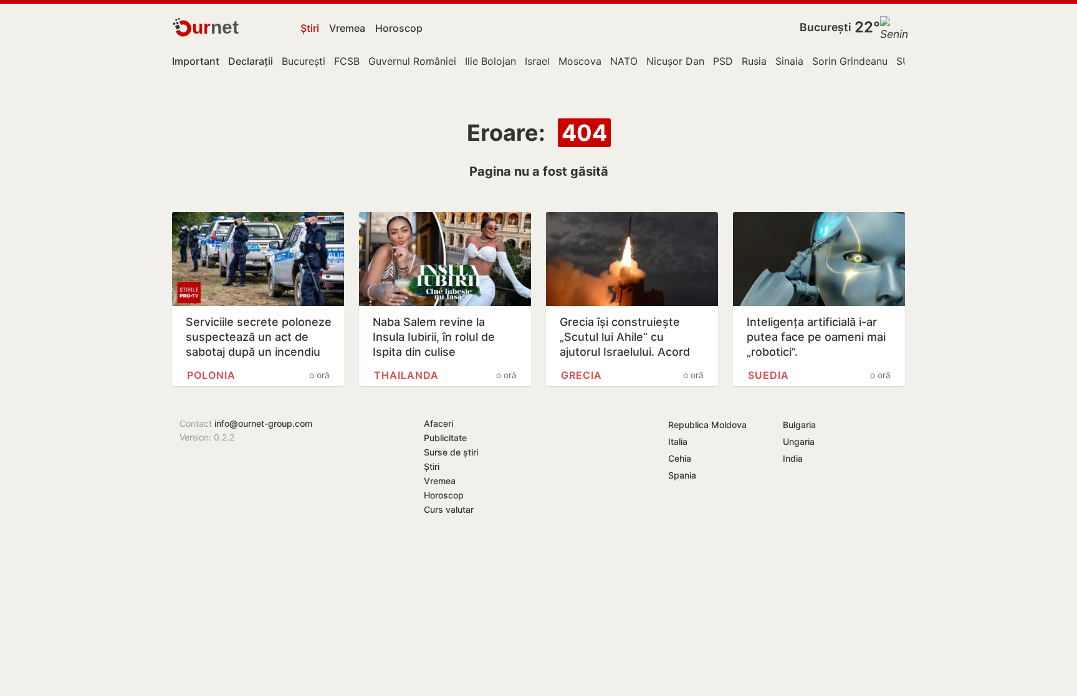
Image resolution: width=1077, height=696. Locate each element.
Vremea (347, 28)
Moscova (579, 61)
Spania (682, 475)
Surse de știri (451, 452)
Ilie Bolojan (490, 61)
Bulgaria (799, 424)
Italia (677, 441)
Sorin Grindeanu (850, 61)
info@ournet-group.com (263, 423)
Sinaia (789, 61)
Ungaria (799, 441)
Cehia (679, 458)
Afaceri (438, 423)
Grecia (581, 375)
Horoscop (399, 28)
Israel (537, 61)
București (825, 27)
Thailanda (406, 375)
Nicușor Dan (675, 61)
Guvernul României (412, 61)
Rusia (754, 61)
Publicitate (445, 437)
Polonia (211, 375)
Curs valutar (449, 509)
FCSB (347, 61)
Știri (309, 28)
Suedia (768, 375)
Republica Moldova (707, 424)
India (793, 458)
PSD (723, 61)
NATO (624, 61)
